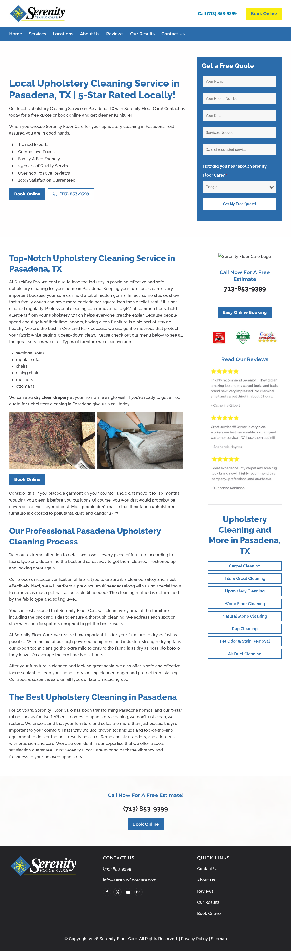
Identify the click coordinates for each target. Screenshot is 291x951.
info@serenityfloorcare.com (130, 880)
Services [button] (37, 33)
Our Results (142, 33)
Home (15, 33)
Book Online (264, 13)
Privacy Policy (194, 938)
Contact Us (173, 33)
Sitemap (219, 938)
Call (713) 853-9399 (217, 13)
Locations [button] (63, 33)
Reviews (114, 33)
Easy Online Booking (245, 312)
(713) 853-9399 (74, 194)
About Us (89, 33)
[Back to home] (37, 14)
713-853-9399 (245, 288)
